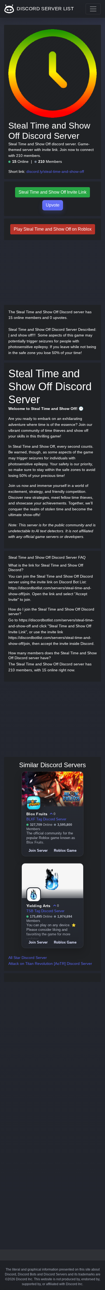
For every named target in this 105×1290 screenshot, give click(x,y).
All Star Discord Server (27, 957)
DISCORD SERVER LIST (44, 8)
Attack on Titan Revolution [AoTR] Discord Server (50, 963)
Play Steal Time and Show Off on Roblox (53, 229)
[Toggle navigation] (93, 9)
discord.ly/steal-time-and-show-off (55, 171)
